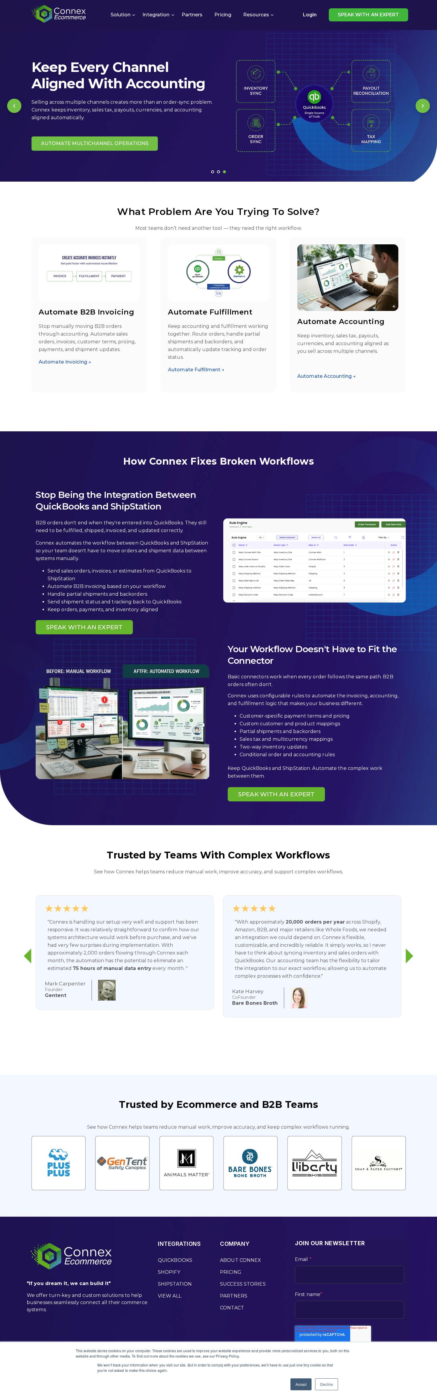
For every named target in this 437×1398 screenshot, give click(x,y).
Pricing (222, 15)
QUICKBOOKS (175, 1260)
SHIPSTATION (175, 1284)
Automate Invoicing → (65, 362)
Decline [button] (326, 1384)
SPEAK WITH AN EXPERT (368, 15)
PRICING (230, 1272)
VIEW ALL (169, 1296)
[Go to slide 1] (212, 171)
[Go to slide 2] (218, 171)
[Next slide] (423, 106)
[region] (218, 106)
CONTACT (232, 1308)
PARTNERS (233, 1296)
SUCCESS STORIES (243, 1284)
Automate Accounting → (326, 376)
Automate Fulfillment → (196, 369)
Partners (192, 15)
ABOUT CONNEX (240, 1260)
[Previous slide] (14, 106)
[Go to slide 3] (224, 171)
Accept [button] (301, 1384)
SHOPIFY (169, 1272)
